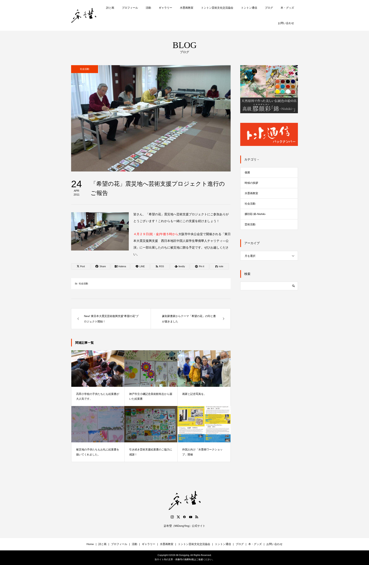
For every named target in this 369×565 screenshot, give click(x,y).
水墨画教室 (186, 7)
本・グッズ (287, 7)
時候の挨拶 (251, 182)
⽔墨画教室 (251, 193)
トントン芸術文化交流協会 (217, 7)
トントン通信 (249, 7)
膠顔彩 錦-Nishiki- (255, 214)
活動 (148, 7)
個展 (247, 172)
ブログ (269, 7)
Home (90, 544)
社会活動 (84, 69)
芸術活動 (250, 224)
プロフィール (130, 7)
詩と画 (110, 7)
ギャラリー (165, 7)
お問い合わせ (286, 23)
